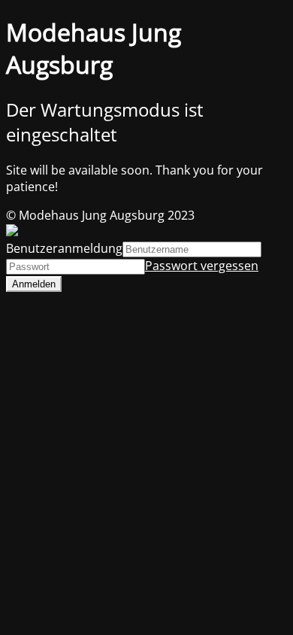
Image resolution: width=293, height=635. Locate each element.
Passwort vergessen (201, 265)
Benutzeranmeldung (64, 248)
